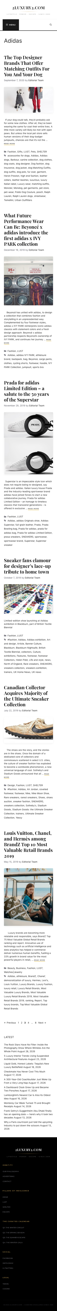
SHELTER (42, 151)
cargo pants (45, 359)
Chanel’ (41, 976)
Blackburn (9, 647)
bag (25, 359)
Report (38, 1000)
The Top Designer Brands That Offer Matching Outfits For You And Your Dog (26, 65)
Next (42, 1022)
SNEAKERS (27, 536)
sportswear (41, 536)
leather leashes (20, 180)
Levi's (45, 980)
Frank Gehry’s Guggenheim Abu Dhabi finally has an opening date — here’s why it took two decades (28, 1114)
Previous (10, 1022)
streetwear (39, 196)
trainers (8, 672)
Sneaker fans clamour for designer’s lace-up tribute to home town (27, 566)
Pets (33, 151)
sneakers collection (14, 805)
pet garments (31, 188)
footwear (33, 363)
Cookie (6, 1289)
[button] (50, 25)
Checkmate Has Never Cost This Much (24, 1071)
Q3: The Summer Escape (14, 1237)
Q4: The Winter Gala (13, 1242)
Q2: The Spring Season (14, 1233)
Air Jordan (32, 789)
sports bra (38, 367)
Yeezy (19, 817)
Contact (7, 1181)
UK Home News (21, 672)
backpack (17, 359)
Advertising (9, 1176)
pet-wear (9, 192)
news (48, 660)
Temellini (8, 200)
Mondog (18, 188)
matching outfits (40, 184)
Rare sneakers (31, 664)
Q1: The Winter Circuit (13, 1228)
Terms (6, 1284)
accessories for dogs (19, 155)
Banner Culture (33, 643)
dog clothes (45, 159)
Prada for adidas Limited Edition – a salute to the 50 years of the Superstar (26, 391)
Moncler (8, 188)
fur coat (31, 172)
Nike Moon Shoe (40, 793)
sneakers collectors (14, 668)
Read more (9, 144)
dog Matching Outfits (39, 167)
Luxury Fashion (44, 984)
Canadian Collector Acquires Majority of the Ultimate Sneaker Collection (26, 695)
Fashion (12, 151)
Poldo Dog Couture (25, 192)
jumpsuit (26, 367)
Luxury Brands (27, 984)
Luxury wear (23, 184)
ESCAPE (6, 1212)
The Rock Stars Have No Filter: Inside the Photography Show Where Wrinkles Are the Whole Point (27, 1048)
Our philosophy (11, 1171)
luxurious (34, 180)
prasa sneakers (12, 536)
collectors (26, 652)
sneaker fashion (21, 801)
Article (20, 643)
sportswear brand (13, 541)
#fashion (12, 639)
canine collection (29, 159)
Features (21, 656)
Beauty (11, 968)
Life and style (36, 660)
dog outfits (10, 172)
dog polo (21, 172)
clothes (8, 363)
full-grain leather (24, 524)
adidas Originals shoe (28, 520)
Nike (27, 793)
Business (21, 968)
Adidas (35, 155)
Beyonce (33, 359)
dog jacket (21, 167)
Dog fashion (37, 163)
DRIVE (5, 1197)
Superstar (29, 541)
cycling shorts (20, 363)
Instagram (8, 1263)
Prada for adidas (27, 528)
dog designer (23, 163)
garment (41, 172)
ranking (29, 1000)
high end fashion (29, 176)
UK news (36, 672)
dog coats (9, 163)
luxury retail (10, 988)
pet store (44, 188)
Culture (37, 652)
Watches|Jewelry (13, 972)
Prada (37, 524)
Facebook (8, 1258)
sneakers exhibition (36, 668)
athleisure (21, 976)
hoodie (43, 363)
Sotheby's (31, 805)
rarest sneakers (29, 797)
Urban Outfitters (23, 200)
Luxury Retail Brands (29, 988)
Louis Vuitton (11, 984)
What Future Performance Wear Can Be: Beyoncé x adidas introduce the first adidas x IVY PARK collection (26, 229)
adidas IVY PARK (25, 355)
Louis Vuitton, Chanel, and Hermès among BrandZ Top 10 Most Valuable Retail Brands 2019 (28, 844)
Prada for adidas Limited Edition (34, 533)
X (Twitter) (8, 1268)
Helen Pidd (22, 660)
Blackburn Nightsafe (27, 647)
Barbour (15, 159)
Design (11, 785)
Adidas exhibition (36, 639)
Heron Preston (11, 176)
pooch (39, 192)
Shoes (41, 797)
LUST (27, 151)
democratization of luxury (17, 980)
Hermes (36, 980)
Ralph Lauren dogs (23, 196)
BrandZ (32, 976)
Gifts (19, 151)
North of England (13, 664)
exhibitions (10, 656)
